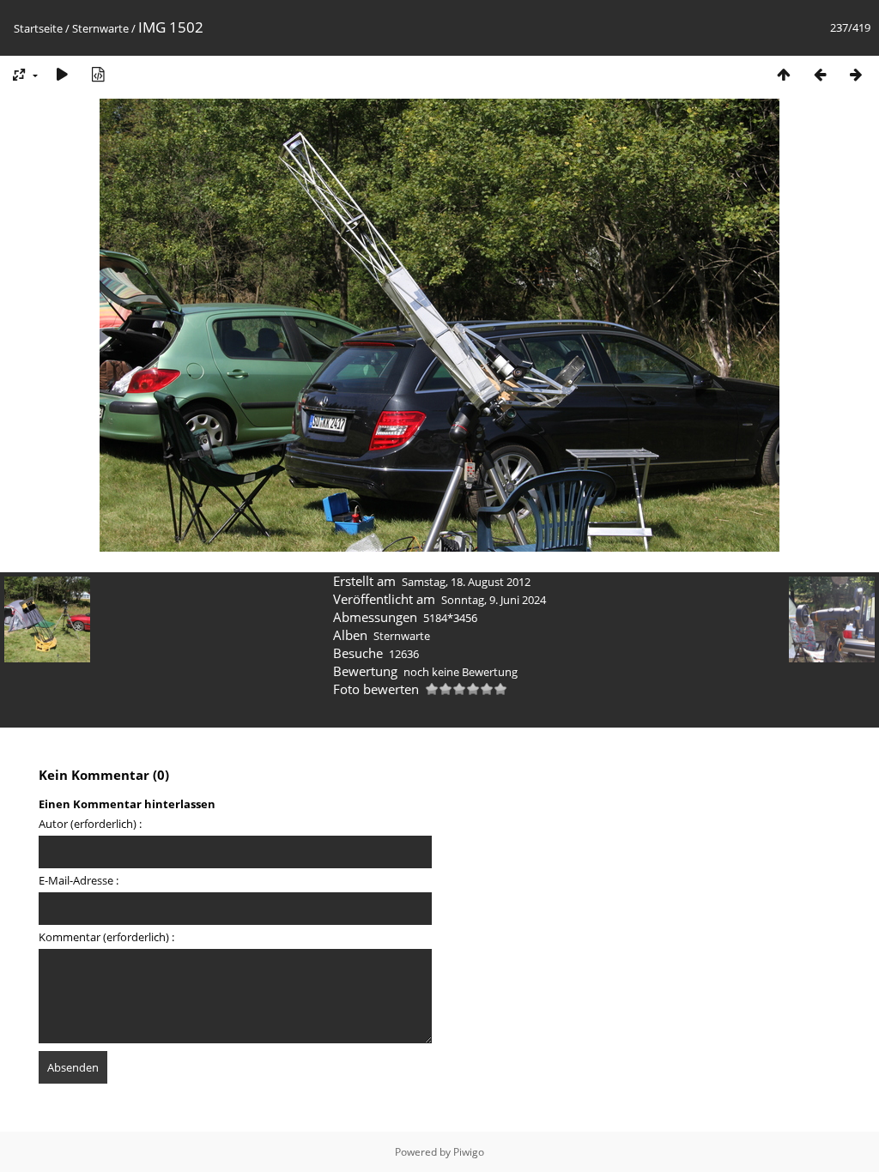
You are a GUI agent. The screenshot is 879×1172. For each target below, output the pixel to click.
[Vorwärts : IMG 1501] (856, 74)
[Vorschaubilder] (784, 74)
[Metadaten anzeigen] (98, 74)
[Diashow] (62, 74)
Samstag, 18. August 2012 (466, 581)
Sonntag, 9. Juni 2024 (493, 599)
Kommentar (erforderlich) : (106, 937)
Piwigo (468, 1152)
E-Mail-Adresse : (78, 880)
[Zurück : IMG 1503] (820, 74)
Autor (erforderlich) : (90, 823)
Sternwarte (100, 28)
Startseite (38, 28)
